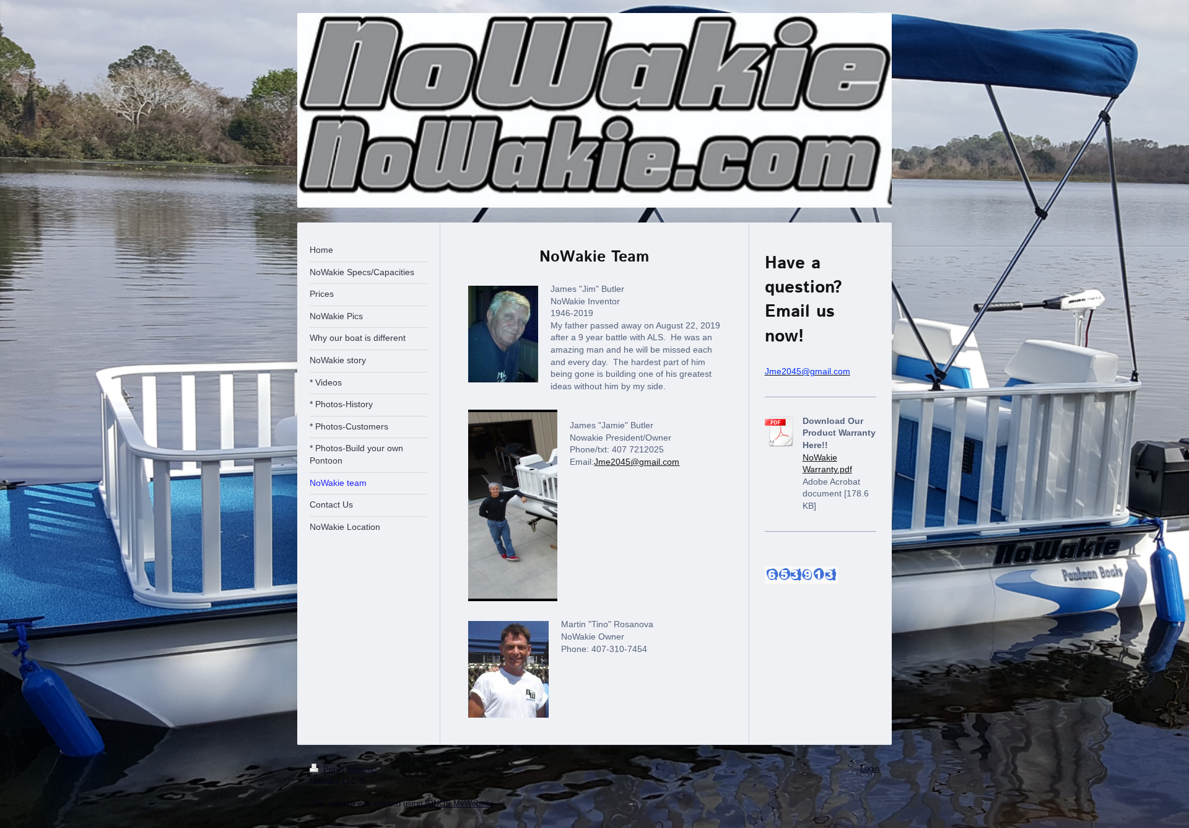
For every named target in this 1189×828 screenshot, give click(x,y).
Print (331, 769)
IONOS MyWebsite (459, 803)
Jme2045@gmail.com (636, 462)
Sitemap (362, 769)
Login (869, 768)
